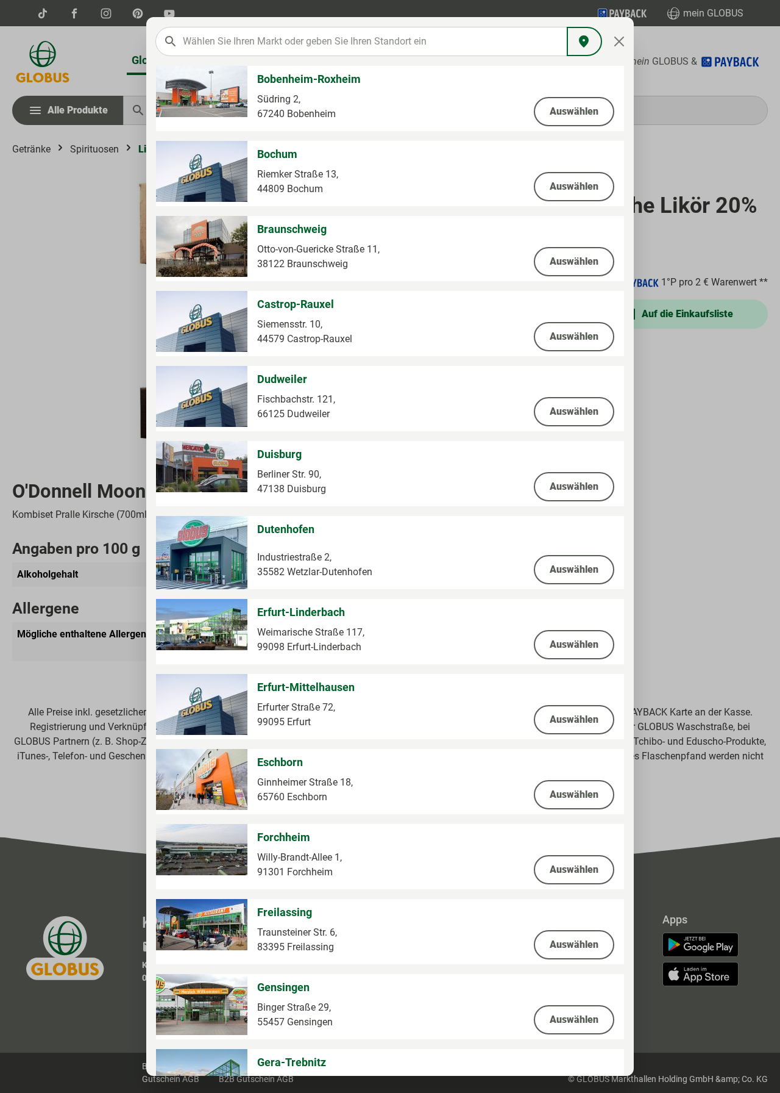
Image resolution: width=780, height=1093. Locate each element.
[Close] (619, 41)
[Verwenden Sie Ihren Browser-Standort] (584, 41)
